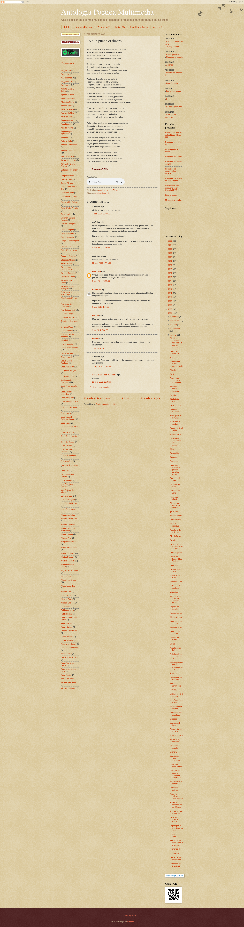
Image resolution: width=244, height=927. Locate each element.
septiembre (175, 329)
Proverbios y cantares (175, 740)
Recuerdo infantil (174, 498)
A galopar (174, 673)
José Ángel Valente (69, 386)
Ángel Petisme (67, 128)
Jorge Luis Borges (68, 370)
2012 (170, 289)
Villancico (174, 592)
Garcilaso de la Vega (69, 321)
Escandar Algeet (68, 277)
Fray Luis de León (68, 310)
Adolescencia (175, 434)
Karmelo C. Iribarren (69, 465)
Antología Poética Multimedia (107, 12)
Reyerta (173, 690)
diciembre (174, 317)
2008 (170, 305)
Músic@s (120, 27)
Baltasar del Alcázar (69, 170)
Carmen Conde (67, 193)
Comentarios (67, 63)
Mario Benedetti (67, 561)
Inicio (67, 27)
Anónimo (64, 137)
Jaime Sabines (67, 353)
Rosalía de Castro (68, 644)
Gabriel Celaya (67, 314)
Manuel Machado (68, 525)
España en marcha (174, 608)
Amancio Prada (67, 109)
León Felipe (66, 471)
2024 (170, 245)
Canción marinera (174, 410)
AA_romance (66, 78)
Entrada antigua (150, 398)
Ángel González (67, 120)
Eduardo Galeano (68, 256)
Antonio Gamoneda (69, 145)
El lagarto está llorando (176, 707)
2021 (170, 257)
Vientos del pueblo (174, 639)
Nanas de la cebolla (174, 57)
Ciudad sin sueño (174, 400)
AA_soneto (65, 85)
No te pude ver (176, 405)
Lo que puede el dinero (176, 835)
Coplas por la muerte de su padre (176, 828)
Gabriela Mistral (67, 317)
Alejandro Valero (67, 98)
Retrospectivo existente (175, 587)
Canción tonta (172, 83)
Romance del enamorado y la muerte (171, 171)
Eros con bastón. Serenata (174, 389)
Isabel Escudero (67, 344)
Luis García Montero (69, 503)
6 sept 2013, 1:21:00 (100, 307)
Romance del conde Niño (175, 858)
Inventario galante (174, 747)
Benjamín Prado (67, 176)
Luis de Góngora (68, 500)
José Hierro (66, 413)
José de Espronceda (69, 401)
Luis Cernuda (66, 496)
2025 (170, 241)
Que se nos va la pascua (176, 812)
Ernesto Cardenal (68, 273)
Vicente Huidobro (68, 688)
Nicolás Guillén (67, 603)
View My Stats (130, 915)
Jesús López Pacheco (66, 362)
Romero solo (175, 520)
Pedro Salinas (67, 627)
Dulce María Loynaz (69, 250)
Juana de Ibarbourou (69, 455)
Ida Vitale (65, 340)
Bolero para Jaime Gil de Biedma (176, 559)
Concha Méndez (68, 233)
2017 (170, 269)
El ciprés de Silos (175, 485)
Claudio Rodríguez (68, 224)
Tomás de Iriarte (67, 679)
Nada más (174, 565)
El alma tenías (176, 516)
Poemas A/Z (103, 27)
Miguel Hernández (68, 580)
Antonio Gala (66, 141)
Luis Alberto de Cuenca (67, 485)
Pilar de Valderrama (69, 631)
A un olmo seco (176, 735)
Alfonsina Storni (67, 102)
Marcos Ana (66, 538)
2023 (170, 249)
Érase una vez (176, 582)
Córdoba (173, 719)
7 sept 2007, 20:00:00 (101, 214)
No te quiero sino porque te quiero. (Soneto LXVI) (172, 188)
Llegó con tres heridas (176, 622)
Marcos (95, 315)
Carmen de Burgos (69, 196)
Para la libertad (176, 627)
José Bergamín (67, 398)
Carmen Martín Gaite (70, 202)
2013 (170, 285)
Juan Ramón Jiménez (66, 450)
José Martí (65, 423)
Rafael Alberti (66, 637)
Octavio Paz (66, 607)
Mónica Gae (66, 592)
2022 (170, 253)
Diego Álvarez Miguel (70, 241)
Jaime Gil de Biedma (69, 348)
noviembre (175, 321)
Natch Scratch (67, 595)
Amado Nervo (67, 106)
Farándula (96, 289)
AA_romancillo (67, 81)
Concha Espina (67, 230)
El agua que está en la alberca (175, 505)
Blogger (130, 922)
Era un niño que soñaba (176, 730)
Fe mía (173, 395)
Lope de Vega (66, 480)
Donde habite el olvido (176, 429)
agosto (173, 335)
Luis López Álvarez (69, 509)
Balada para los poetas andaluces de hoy (176, 666)
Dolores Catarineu (68, 247)
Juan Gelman (66, 446)
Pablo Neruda (66, 614)
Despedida (174, 453)
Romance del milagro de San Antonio (174, 179)
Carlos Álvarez (67, 183)
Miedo (172, 358)
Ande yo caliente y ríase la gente (176, 796)
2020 (170, 261)
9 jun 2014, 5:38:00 (100, 330)
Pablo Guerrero (67, 610)
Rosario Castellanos (69, 648)
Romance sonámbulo (175, 685)
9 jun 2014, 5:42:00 (100, 348)
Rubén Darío (66, 654)
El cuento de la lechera (176, 782)
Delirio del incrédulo (174, 352)
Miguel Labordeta (68, 586)
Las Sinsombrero (139, 27)
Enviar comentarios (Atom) (107, 404)
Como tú (173, 752)
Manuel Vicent (67, 534)
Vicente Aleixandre (68, 682)
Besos (169, 99)
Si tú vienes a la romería (176, 695)
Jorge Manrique (67, 376)
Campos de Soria (175, 492)
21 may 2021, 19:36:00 (101, 382)
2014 (170, 281)
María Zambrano (68, 553)
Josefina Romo (67, 432)
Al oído (173, 370)
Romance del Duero (173, 157)
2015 (170, 277)
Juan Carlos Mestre (69, 436)
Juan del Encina (67, 442)
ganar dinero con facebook (104, 375)
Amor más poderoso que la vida (175, 380)
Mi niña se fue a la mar (176, 701)
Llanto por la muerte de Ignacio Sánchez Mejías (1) (175, 469)
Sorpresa (174, 461)
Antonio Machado (68, 151)
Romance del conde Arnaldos (175, 851)
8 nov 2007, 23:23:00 (101, 248)
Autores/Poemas (83, 27)
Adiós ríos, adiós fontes (176, 765)
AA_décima (66, 70)
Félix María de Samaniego (67, 293)
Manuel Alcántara (68, 515)
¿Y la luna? (174, 512)
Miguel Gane (66, 576)
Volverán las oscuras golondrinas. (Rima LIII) (174, 135)
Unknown (96, 271)
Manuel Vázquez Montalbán (68, 529)
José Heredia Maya (69, 407)
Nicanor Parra (67, 599)
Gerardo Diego (67, 327)
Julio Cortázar (67, 461)
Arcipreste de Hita (102, 193)
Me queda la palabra (173, 200)
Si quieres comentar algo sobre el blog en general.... (176, 342)
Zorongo (169, 65)
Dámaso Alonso (67, 237)
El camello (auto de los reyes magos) (175, 441)
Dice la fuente (175, 536)
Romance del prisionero (175, 865)
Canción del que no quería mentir (176, 363)
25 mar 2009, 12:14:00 (101, 263)
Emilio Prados (67, 264)
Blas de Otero (66, 179)
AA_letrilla (65, 74)
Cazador (173, 457)
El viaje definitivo (174, 525)
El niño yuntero (172, 54)
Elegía (172, 449)
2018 (170, 265)
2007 (170, 309)
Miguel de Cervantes (69, 570)
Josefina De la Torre (69, 427)
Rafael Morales (67, 640)
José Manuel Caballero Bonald (68, 418)
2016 (170, 273)
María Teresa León (69, 548)
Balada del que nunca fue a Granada (176, 656)
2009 (170, 301)
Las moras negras (173, 91)
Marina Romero (67, 557)
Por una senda (176, 613)
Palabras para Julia (174, 107)
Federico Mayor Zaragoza (67, 287)
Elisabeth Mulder (68, 260)
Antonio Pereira (67, 157)
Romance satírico (174, 789)
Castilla (173, 540)
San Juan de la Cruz (69, 657)
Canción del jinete (175, 724)
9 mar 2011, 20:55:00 (101, 281)
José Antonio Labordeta (66, 393)
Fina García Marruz (69, 298)
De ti (172, 374)
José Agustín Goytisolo (66, 381)
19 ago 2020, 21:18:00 (101, 366)
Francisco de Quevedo (66, 305)
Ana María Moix (67, 113)
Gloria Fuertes (67, 331)
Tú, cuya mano (172, 47)
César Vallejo (66, 214)
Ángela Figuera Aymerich (67, 133)
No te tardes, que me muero (175, 819)
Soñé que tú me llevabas (176, 417)
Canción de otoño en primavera (175, 758)
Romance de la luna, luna (176, 714)
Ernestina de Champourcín (66, 268)
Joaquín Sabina (67, 367)
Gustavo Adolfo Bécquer (67, 335)
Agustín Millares (67, 95)
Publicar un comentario (99, 387)
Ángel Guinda (66, 124)
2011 (170, 293)
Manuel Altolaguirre (69, 519)
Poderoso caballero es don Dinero (176, 804)
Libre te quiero (171, 195)
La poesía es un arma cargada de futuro (175, 599)
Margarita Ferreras (69, 542)
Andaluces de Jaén (175, 649)
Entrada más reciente (97, 398)
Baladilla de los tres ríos (176, 678)
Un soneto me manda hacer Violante (176, 546)
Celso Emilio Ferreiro (69, 208)
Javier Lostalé (67, 357)
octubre (173, 325)
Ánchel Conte (66, 117)
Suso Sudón (66, 675)
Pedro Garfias (67, 623)
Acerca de (158, 27)
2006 (170, 313)
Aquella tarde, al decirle (175, 531)
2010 (170, 297)
